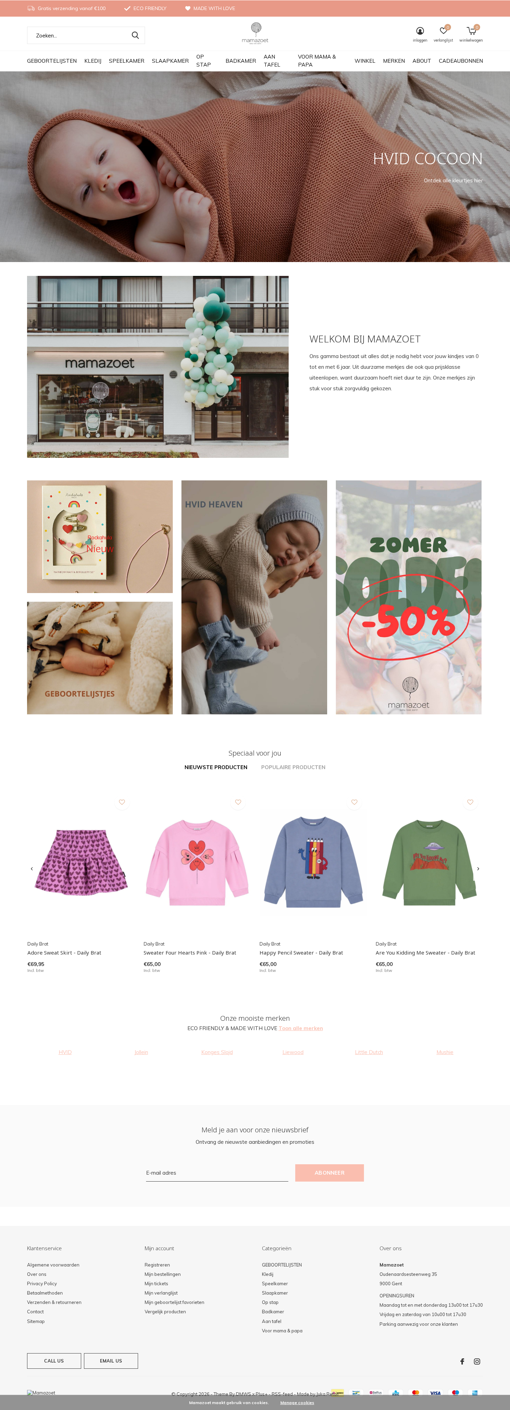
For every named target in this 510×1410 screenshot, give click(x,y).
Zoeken (135, 35)
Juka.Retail (327, 1394)
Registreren (157, 1265)
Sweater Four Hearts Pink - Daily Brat (190, 952)
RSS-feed (282, 1394)
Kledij (92, 61)
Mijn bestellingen (163, 1274)
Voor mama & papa (317, 60)
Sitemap (36, 1321)
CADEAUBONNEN (461, 61)
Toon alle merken (301, 1028)
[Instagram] (477, 1361)
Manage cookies (297, 1402)
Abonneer (330, 1172)
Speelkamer (126, 61)
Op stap (203, 60)
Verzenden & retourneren (54, 1302)
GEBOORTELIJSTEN (52, 61)
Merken (394, 61)
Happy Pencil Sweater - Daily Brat (301, 952)
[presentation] (32, 868)
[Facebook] (462, 1361)
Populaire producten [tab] (293, 767)
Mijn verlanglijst (161, 1293)
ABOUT (422, 61)
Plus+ (261, 1394)
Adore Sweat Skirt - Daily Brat (64, 952)
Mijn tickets (156, 1283)
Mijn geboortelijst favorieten (174, 1302)
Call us (54, 1361)
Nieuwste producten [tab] (216, 767)
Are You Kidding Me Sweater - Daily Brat (425, 952)
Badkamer (241, 61)
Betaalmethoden (45, 1293)
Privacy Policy (42, 1283)
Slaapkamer (170, 61)
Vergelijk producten (165, 1311)
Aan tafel (272, 60)
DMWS (243, 1394)
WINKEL (365, 61)
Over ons (36, 1274)
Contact (35, 1311)
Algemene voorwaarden (53, 1265)
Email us (111, 1361)
